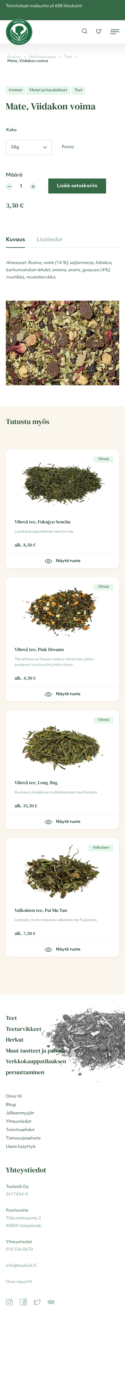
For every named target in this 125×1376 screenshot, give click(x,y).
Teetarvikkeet (24, 1029)
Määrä (14, 175)
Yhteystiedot (18, 1122)
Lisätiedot (49, 240)
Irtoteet (15, 90)
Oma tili (14, 1096)
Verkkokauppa (42, 57)
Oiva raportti (19, 1282)
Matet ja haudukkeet (48, 90)
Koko (11, 130)
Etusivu (14, 57)
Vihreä (103, 459)
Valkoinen (101, 848)
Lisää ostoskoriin (77, 185)
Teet (68, 57)
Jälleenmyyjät (20, 1113)
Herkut (15, 1039)
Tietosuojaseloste (23, 1138)
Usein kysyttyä (20, 1147)
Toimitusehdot (20, 1130)
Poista (68, 147)
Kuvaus (15, 240)
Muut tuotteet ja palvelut (37, 1050)
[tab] (15, 240)
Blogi (11, 1105)
